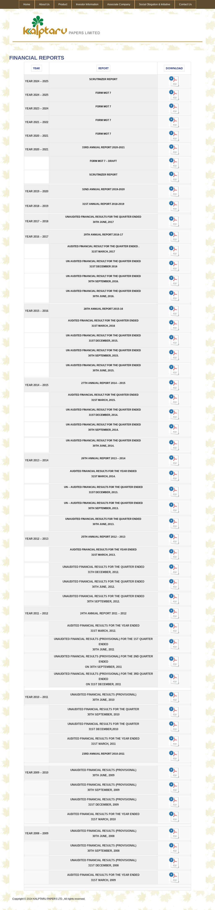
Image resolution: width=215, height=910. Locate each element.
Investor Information (87, 4)
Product (62, 4)
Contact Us (185, 4)
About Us (44, 4)
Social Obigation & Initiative (154, 4)
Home (26, 4)
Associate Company (118, 4)
